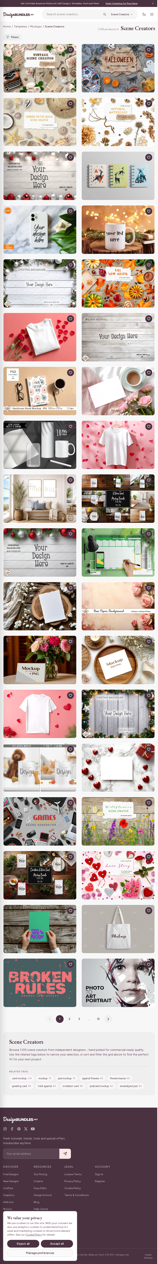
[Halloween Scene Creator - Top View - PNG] (118, 68)
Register (100, 1181)
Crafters (8, 1188)
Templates (20, 26)
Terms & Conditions (76, 1195)
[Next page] (108, 1019)
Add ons (8, 1202)
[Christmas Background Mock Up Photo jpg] (39, 176)
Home (7, 26)
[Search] (104, 14)
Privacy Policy (72, 1181)
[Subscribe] (65, 1154)
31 (98, 1019)
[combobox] (74, 14)
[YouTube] (33, 1129)
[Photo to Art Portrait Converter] (118, 983)
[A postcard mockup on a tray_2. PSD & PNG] (118, 660)
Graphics (8, 1195)
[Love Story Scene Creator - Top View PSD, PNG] (118, 875)
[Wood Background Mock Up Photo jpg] (118, 337)
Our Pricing (40, 1174)
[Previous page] (50, 1019)
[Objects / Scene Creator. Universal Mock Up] (39, 445)
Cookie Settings (148, 1256)
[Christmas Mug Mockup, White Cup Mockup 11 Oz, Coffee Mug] (118, 229)
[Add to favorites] (70, 49)
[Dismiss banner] (153, 3)
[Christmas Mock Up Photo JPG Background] (118, 714)
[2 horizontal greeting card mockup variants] (39, 660)
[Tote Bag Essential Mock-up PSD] (118, 929)
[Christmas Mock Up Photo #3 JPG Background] (39, 283)
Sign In (99, 1174)
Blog (36, 1202)
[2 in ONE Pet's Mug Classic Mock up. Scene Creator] (39, 767)
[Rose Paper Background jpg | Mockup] (118, 606)
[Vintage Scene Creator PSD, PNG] (39, 68)
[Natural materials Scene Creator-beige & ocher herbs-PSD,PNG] (118, 122)
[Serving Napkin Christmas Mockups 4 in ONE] (39, 875)
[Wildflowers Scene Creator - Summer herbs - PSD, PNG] (118, 821)
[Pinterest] (19, 1129)
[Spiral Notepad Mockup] (118, 176)
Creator (38, 1181)
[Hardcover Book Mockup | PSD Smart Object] (39, 391)
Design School (43, 1195)
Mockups (36, 26)
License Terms (73, 1174)
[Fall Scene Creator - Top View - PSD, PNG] (118, 283)
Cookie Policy (72, 1188)
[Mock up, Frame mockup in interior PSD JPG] (39, 498)
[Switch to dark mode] (144, 14)
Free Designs (10, 1174)
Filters (15, 37)
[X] (26, 1129)
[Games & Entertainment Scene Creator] (39, 821)
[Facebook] (12, 1129)
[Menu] (152, 14)
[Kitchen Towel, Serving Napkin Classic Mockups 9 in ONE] (118, 498)
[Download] (61, 49)
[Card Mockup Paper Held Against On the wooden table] (39, 929)
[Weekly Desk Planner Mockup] (118, 552)
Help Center (41, 1209)
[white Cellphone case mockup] (39, 229)
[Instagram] (5, 1129)
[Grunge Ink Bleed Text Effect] (39, 983)
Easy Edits (40, 1188)
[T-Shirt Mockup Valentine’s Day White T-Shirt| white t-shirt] (39, 337)
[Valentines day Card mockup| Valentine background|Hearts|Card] (118, 391)
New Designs (11, 1181)
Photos (7, 1209)
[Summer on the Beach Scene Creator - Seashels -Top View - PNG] (39, 122)
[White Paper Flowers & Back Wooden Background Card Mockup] (39, 606)
